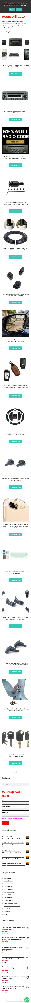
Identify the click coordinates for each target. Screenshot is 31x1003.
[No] (29, 6)
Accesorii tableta (8, 894)
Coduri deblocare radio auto (12, 906)
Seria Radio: (5, 812)
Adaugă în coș (15, 73)
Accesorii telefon (8, 897)
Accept (12, 10)
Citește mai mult (15, 211)
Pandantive (7, 911)
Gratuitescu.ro (4, 999)
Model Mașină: (6, 806)
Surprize (6, 914)
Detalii (19, 10)
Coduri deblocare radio (10, 903)
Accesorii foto (8, 886)
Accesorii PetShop (9, 892)
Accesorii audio (8, 878)
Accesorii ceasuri (8, 883)
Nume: (4, 800)
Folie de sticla (8, 908)
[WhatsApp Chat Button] (26, 999)
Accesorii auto (8, 881)
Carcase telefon (8, 900)
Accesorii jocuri (8, 889)
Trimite (5, 823)
